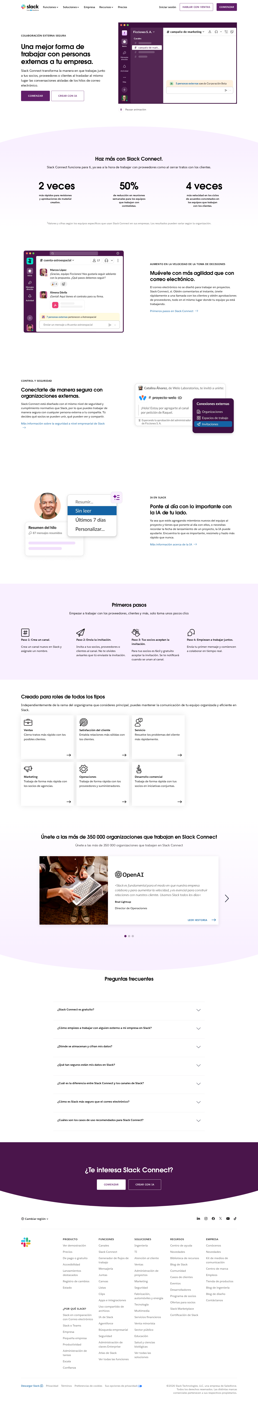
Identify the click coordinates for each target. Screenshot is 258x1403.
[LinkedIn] (198, 1219)
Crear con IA (67, 95)
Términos (66, 1385)
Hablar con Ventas (196, 7)
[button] (229, 898)
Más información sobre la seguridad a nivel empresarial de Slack (63, 423)
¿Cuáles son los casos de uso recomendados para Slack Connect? (100, 1120)
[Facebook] (213, 1219)
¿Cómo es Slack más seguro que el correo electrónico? (93, 1101)
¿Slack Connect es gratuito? (75, 1009)
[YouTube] (228, 1219)
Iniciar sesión (167, 7)
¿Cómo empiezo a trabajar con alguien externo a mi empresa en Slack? (104, 1028)
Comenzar (226, 7)
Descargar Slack (30, 1385)
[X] (220, 1219)
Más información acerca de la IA (171, 544)
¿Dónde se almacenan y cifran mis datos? (84, 1046)
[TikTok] (235, 1219)
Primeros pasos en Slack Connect (171, 311)
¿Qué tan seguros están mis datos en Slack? (86, 1065)
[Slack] (30, 7)
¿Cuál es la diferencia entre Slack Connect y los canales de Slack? (100, 1083)
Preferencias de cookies (88, 1385)
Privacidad (52, 1385)
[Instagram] (205, 1219)
